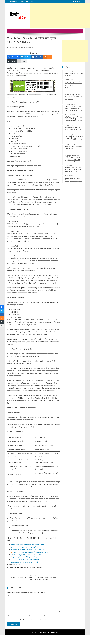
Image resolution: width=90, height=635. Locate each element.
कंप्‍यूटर (15, 564)
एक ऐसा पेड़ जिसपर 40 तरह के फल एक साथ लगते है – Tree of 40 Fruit (45, 577)
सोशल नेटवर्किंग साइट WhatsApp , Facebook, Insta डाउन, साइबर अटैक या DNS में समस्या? (74, 138)
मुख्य (19, 564)
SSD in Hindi (32, 567)
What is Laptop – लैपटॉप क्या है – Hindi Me (21, 577)
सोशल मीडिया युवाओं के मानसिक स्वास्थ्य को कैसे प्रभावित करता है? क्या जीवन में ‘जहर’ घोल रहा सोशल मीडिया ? (74, 84)
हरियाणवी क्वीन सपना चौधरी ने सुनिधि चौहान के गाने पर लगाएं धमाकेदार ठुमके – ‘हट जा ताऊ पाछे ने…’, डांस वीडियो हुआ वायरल (73, 158)
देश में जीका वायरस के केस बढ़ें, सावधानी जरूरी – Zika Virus (73, 128)
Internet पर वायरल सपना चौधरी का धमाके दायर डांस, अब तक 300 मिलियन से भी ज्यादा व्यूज (73, 169)
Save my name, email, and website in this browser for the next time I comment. (31, 620)
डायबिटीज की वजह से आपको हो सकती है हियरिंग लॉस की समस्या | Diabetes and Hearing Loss (73, 108)
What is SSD (39, 567)
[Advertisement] (60, 15)
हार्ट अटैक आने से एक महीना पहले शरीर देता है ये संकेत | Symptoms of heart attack (73, 119)
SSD (28, 567)
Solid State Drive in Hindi (19, 567)
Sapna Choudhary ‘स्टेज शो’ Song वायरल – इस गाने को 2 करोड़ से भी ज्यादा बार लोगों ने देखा (73, 180)
